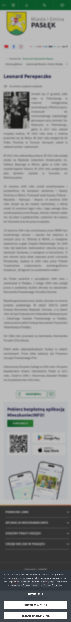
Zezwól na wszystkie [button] (36, 616)
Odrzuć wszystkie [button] (35, 605)
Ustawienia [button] (35, 594)
